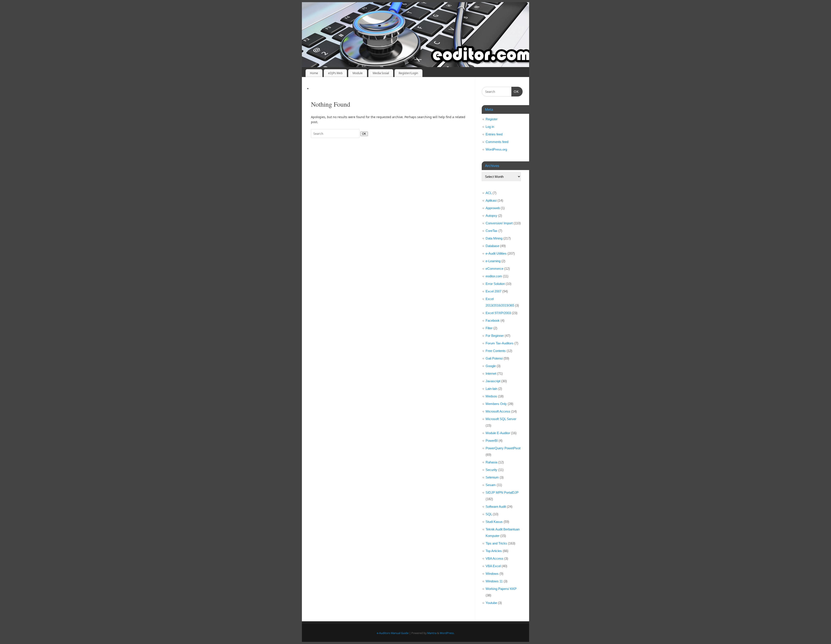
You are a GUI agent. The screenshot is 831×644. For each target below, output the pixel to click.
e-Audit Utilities (496, 253)
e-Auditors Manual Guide (393, 633)
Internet (491, 373)
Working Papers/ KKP (501, 589)
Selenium (492, 477)
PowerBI (492, 440)
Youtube (491, 603)
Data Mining (494, 238)
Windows (492, 573)
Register (492, 119)
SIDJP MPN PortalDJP (502, 492)
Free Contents (496, 351)
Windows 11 (494, 581)
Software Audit (496, 506)
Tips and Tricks (496, 543)
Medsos (491, 396)
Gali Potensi (494, 358)
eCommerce (494, 268)
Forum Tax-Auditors (500, 343)
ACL (489, 193)
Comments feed (497, 142)
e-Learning (493, 261)
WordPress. (447, 633)
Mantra (431, 633)
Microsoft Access (498, 411)
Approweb (493, 208)
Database (492, 246)
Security (491, 470)
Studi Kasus (494, 522)
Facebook (493, 320)
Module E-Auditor (498, 433)
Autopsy (491, 215)
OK (363, 133)
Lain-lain (491, 388)
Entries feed (494, 134)
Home (314, 73)
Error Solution (495, 284)
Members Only (496, 404)
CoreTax (492, 231)
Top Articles (494, 551)
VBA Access (494, 558)
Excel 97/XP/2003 (498, 313)
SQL (489, 514)
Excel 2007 (493, 291)
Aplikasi (491, 200)
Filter (489, 328)
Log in (490, 126)
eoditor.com (494, 276)
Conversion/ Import (499, 223)
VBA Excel (493, 566)
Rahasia (491, 462)
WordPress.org (496, 149)
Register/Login (408, 73)
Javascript (493, 381)
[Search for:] (335, 134)
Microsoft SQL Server (501, 419)
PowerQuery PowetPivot (503, 448)
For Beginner (495, 335)
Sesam (491, 485)
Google (491, 366)
